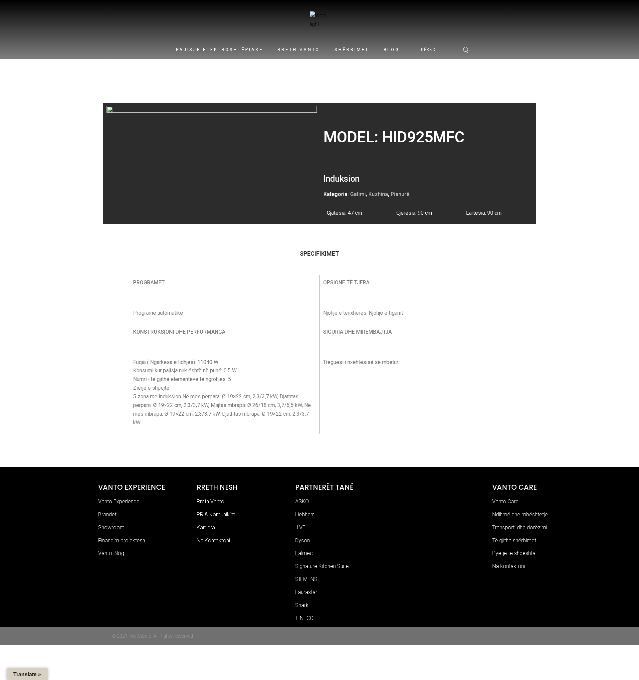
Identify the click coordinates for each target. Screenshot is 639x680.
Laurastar (306, 592)
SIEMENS (306, 579)
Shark (302, 605)
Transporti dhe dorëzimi (519, 527)
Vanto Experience (118, 501)
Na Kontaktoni (213, 540)
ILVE (300, 527)
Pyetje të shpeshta (513, 553)
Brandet (107, 514)
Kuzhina (378, 194)
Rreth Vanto (210, 501)
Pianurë (400, 194)
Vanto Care (505, 501)
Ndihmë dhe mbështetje (520, 514)
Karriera (206, 527)
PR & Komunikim (216, 514)
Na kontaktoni (508, 566)
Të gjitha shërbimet (514, 540)
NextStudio (139, 636)
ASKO (302, 501)
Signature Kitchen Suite (322, 566)
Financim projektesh (121, 540)
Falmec (304, 553)
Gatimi (358, 194)
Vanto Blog (111, 553)
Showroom (111, 527)
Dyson (302, 540)
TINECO (304, 618)
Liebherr (304, 514)
